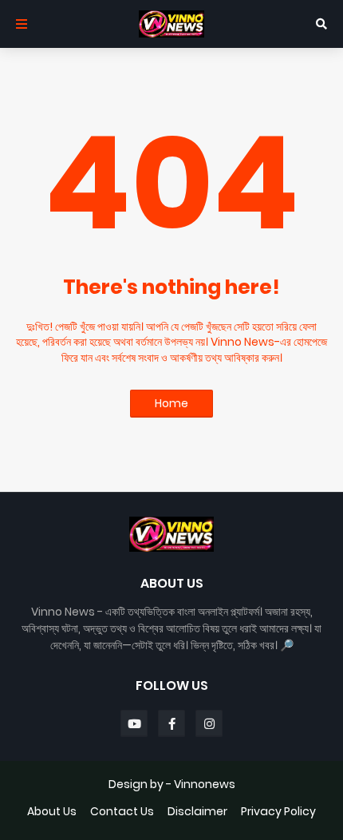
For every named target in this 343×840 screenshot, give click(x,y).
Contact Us (122, 811)
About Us (52, 811)
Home (171, 403)
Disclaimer (197, 811)
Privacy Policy (278, 811)
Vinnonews (204, 784)
